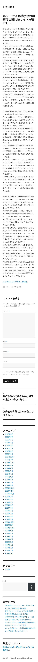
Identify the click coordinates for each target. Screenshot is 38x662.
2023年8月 (9, 533)
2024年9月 (9, 497)
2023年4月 (9, 545)
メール (5, 351)
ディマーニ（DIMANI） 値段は (15, 282)
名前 (5, 341)
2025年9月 (9, 465)
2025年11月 (9, 460)
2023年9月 (9, 531)
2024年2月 (9, 516)
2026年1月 (9, 454)
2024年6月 (9, 505)
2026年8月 (9, 434)
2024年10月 (9, 494)
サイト (5, 361)
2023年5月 (9, 542)
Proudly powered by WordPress (21, 658)
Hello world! (8, 647)
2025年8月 (9, 468)
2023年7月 (9, 536)
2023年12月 (9, 522)
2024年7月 (9, 502)
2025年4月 (9, 480)
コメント (6, 311)
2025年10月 (9, 463)
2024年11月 (9, 491)
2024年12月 (9, 488)
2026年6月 (9, 440)
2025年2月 (9, 485)
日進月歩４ (9, 7)
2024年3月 (9, 514)
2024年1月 (9, 519)
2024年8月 (9, 499)
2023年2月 (9, 551)
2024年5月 (9, 508)
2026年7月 (9, 437)
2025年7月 (9, 471)
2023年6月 (9, 539)
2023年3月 (9, 548)
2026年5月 (9, 443)
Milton (8, 287)
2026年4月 (9, 446)
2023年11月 (9, 525)
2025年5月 (9, 477)
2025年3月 (9, 482)
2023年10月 (9, 528)
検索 (4, 581)
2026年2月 (9, 451)
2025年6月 (9, 474)
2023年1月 (9, 553)
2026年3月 (9, 448)
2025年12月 (9, 457)
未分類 (7, 569)
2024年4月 (9, 511)
